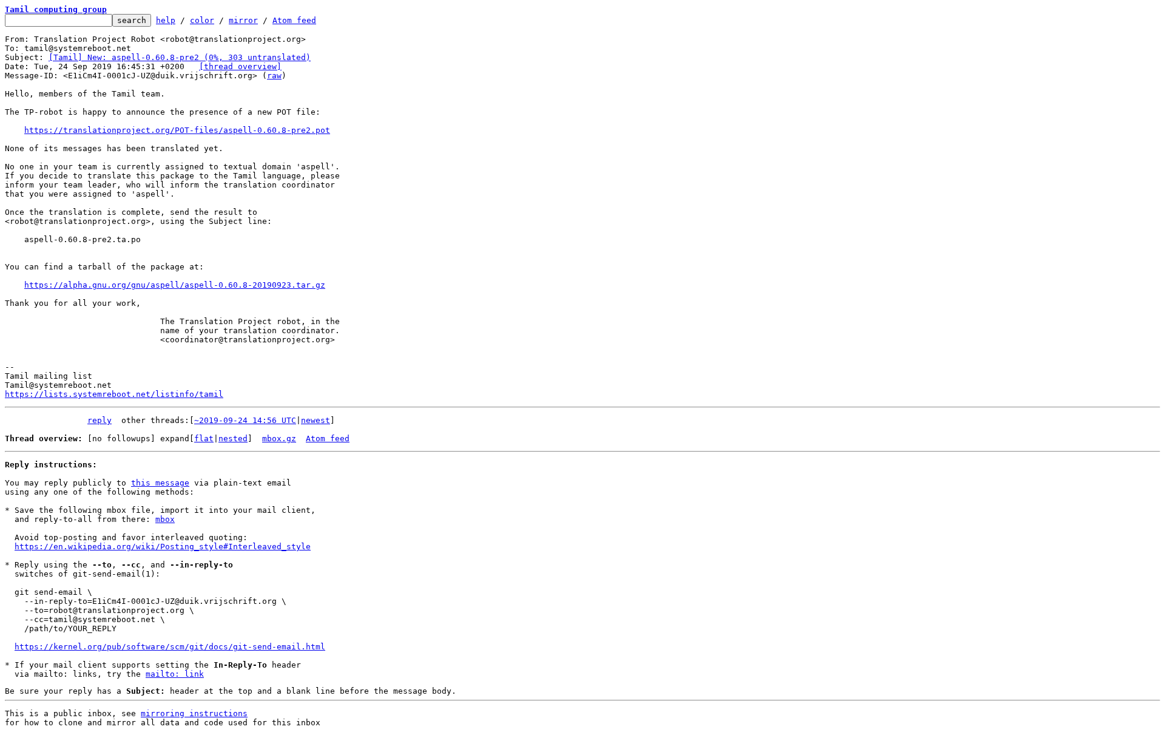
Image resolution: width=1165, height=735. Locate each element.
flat (204, 438)
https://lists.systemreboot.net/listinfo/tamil (114, 394)
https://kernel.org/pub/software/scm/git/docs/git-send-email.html (170, 646)
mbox (165, 519)
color (202, 20)
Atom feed (294, 20)
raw (274, 75)
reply (99, 420)
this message (160, 482)
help (165, 20)
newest (315, 420)
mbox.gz (279, 438)
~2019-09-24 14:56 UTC (245, 420)
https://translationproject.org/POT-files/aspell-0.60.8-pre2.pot (177, 130)
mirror (243, 20)
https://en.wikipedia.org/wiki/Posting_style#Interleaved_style (163, 546)
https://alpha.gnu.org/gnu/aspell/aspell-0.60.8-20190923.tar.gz (174, 285)
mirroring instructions (194, 713)
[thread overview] (240, 66)
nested (233, 438)
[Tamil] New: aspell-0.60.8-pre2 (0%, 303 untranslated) (180, 57)
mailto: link (175, 674)
